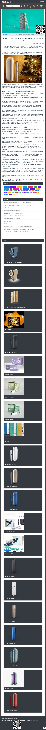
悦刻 (38, 192)
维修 (37, 6)
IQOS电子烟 (6, 186)
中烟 (5, 190)
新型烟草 (6, 194)
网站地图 (42, 1)
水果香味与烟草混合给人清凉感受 (11, 221)
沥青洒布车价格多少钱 (9, 223)
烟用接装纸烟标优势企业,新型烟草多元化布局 (13, 213)
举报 (43, 43)
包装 (14, 194)
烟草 (21, 188)
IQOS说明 (30, 186)
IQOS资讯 (41, 6)
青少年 (27, 192)
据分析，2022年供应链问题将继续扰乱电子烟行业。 (15, 215)
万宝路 (35, 186)
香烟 (23, 192)
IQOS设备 (6, 188)
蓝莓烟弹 (14, 190)
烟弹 (27, 6)
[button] (44, 728)
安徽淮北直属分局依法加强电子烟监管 (12, 218)
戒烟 (19, 190)
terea (36, 720)
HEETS (39, 186)
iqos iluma (33, 720)
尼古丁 (5, 192)
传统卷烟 (38, 188)
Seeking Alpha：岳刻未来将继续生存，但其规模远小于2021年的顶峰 (19, 229)
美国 (13, 192)
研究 (9, 192)
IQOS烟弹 (32, 188)
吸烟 (30, 190)
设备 (24, 6)
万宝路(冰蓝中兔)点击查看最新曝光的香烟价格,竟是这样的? (16, 231)
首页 (21, 6)
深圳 (10, 194)
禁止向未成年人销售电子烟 (10, 207)
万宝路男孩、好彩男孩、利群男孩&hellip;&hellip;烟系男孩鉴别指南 (18, 226)
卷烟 (20, 192)
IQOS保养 (25, 186)
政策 (31, 192)
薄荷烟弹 (9, 190)
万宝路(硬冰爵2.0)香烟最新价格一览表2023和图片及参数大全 (17, 202)
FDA (34, 192)
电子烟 (26, 190)
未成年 (37, 190)
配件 (30, 6)
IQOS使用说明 (26, 188)
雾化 (16, 192)
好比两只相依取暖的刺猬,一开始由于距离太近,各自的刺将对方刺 (17, 205)
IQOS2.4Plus (15, 188)
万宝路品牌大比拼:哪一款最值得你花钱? (12, 210)
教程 (34, 6)
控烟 (22, 190)
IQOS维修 (19, 186)
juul (33, 190)
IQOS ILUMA (13, 186)
